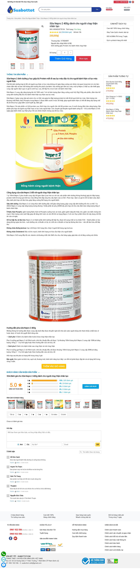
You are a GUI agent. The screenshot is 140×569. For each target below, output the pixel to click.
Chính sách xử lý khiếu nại (114, 550)
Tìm (97, 9)
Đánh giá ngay (91, 386)
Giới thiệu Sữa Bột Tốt (48, 530)
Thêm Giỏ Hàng (63, 58)
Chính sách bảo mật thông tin (115, 540)
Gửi (97, 444)
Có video (54, 414)
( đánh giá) (66, 32)
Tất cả (12, 414)
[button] (43, 26)
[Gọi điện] (3, 553)
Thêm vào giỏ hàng (54, 366)
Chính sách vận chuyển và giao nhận (118, 533)
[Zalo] (3, 559)
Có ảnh (63, 414)
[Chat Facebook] (3, 564)
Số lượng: (53, 52)
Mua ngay (83, 58)
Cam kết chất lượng (79, 533)
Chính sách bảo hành (112, 543)
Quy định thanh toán (79, 536)
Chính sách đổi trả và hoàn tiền (116, 536)
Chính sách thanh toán (113, 530)
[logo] (21, 9)
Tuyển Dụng (44, 533)
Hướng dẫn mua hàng (80, 530)
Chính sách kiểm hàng (113, 547)
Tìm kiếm (81, 452)
